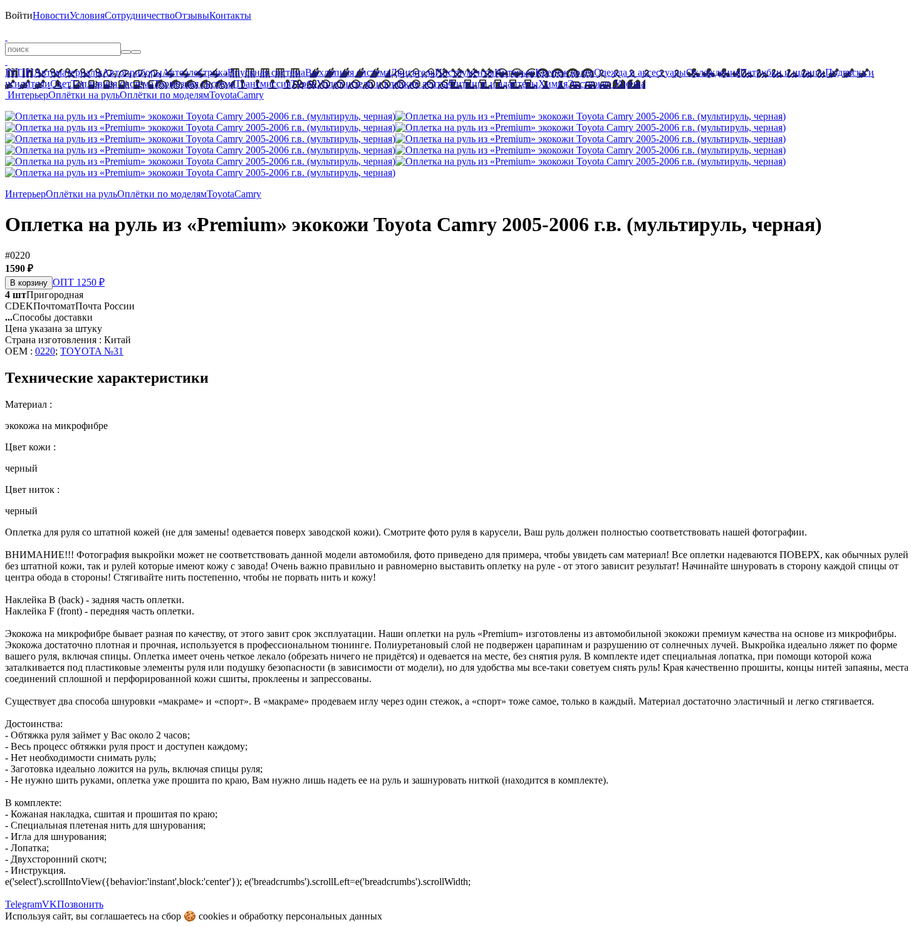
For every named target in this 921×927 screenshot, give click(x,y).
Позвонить (80, 904)
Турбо (303, 83)
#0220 (17, 255)
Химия (553, 83)
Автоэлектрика (194, 72)
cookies (214, 916)
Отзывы (192, 15)
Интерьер (514, 72)
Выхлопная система (347, 72)
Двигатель (412, 72)
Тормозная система (194, 83)
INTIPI (19, 72)
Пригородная (44, 294)
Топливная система (112, 83)
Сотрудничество (140, 15)
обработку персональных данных (310, 916)
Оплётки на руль (84, 95)
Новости (51, 15)
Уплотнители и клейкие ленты (382, 83)
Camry (250, 95)
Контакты (230, 15)
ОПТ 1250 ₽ (79, 282)
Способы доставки (49, 317)
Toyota (223, 95)
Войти (19, 15)
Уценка (628, 83)
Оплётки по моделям (164, 95)
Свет (60, 83)
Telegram (23, 904)
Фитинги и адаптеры (493, 83)
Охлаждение (713, 72)
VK (49, 904)
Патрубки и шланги (782, 72)
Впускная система (266, 72)
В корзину (29, 282)
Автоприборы (132, 72)
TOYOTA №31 (91, 351)
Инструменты (464, 72)
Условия (87, 15)
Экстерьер (589, 83)
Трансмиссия (263, 83)
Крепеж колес (564, 72)
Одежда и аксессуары (640, 72)
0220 (45, 351)
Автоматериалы (68, 72)
